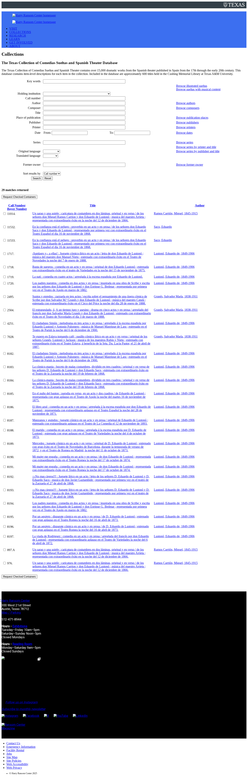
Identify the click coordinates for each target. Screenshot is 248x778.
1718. (10, 267)
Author (200, 205)
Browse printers (185, 127)
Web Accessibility (17, 764)
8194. (10, 503)
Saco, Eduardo (163, 226)
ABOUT (14, 46)
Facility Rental (15, 750)
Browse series (184, 142)
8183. (10, 367)
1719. (10, 277)
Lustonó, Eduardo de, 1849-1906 (174, 253)
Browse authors (185, 103)
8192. (10, 476)
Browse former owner (189, 164)
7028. (10, 336)
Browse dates (184, 132)
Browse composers (187, 108)
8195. (10, 516)
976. (10, 563)
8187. (10, 420)
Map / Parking (11, 612)
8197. (10, 536)
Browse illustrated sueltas (191, 85)
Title (93, 205)
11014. (11, 213)
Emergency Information (20, 746)
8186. (10, 407)
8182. (10, 353)
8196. (10, 526)
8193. (10, 490)
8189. (10, 443)
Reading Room (22, 644)
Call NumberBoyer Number (17, 207)
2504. (10, 310)
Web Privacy (14, 767)
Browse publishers (187, 122)
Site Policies (13, 760)
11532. (11, 227)
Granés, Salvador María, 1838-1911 (176, 296)
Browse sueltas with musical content (198, 89)
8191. (10, 467)
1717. (10, 253)
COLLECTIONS (20, 32)
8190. (10, 457)
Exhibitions (19, 626)
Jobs (9, 753)
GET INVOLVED (21, 42)
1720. (10, 283)
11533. (11, 240)
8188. (10, 430)
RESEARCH (17, 35)
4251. (10, 323)
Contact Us (13, 743)
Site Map (11, 757)
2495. (10, 296)
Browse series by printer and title (196, 147)
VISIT (13, 28)
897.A (11, 550)
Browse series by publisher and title (198, 151)
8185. (10, 393)
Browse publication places (192, 117)
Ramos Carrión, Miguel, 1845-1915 (176, 213)
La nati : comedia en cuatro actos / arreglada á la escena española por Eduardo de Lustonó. (87, 276)
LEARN (14, 39)
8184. (10, 380)
